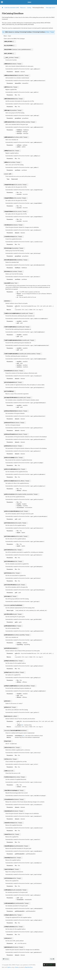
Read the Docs (29, 967)
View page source (50, 7)
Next (51, 959)
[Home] (2, 7)
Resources (23, 7)
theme (16, 967)
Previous (6, 959)
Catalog (29, 7)
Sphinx (9, 967)
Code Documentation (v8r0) (11, 7)
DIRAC (29, 2)
